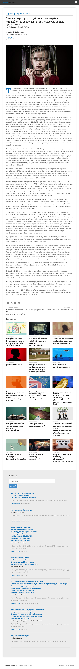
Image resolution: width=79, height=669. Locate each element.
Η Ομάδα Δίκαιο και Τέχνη (20, 636)
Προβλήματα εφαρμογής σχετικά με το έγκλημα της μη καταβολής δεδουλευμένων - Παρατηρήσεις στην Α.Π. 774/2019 (63, 458)
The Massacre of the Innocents (21, 510)
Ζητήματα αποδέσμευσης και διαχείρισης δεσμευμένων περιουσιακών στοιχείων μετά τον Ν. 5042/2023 (38, 341)
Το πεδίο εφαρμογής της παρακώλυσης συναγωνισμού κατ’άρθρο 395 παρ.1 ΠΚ (38, 424)
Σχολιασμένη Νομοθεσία (18, 13)
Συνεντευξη (25, 504)
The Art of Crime (10, 665)
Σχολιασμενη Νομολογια (29, 603)
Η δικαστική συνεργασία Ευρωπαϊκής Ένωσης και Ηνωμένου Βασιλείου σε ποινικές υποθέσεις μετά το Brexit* (37, 395)
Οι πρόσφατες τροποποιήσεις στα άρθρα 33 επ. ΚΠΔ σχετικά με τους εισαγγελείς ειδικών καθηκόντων (15, 426)
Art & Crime (25, 521)
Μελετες (24, 551)
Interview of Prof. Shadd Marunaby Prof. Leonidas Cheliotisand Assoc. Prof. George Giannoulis (23, 495)
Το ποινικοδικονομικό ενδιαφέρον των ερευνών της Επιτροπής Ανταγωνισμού (61, 365)
